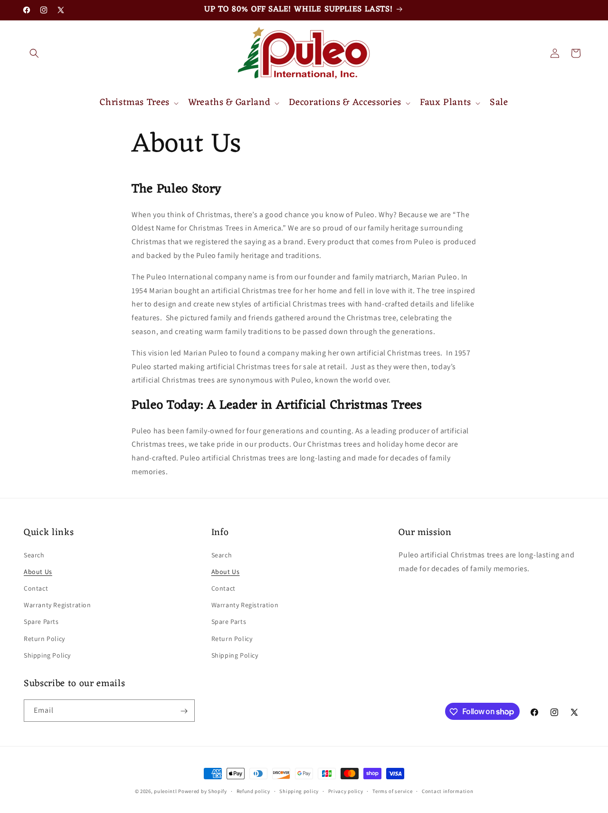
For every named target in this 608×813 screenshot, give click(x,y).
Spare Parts (41, 622)
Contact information (447, 790)
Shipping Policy (47, 655)
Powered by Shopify (202, 791)
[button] (34, 53)
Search (34, 555)
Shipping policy (299, 790)
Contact (36, 588)
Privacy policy (345, 790)
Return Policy (44, 638)
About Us (38, 571)
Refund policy (253, 790)
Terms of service (392, 790)
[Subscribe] (183, 711)
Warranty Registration (57, 605)
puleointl (165, 791)
